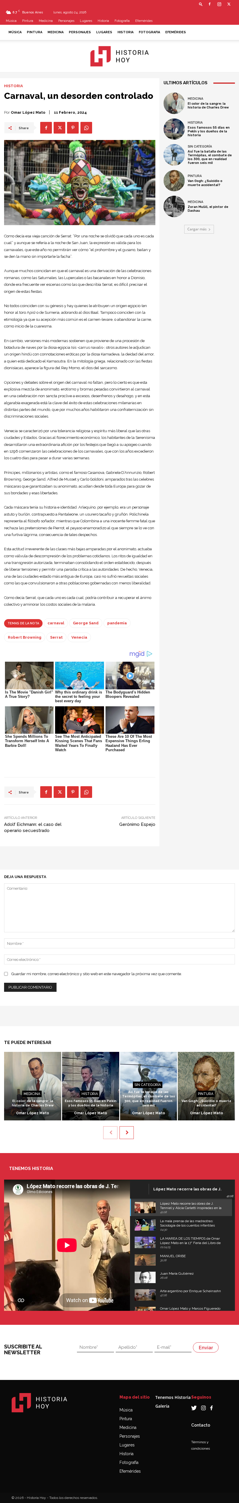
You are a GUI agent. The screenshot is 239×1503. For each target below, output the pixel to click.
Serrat (56, 637)
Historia (103, 21)
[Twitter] (228, 4)
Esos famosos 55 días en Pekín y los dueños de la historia (209, 131)
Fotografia (122, 21)
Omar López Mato (28, 112)
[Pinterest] (73, 128)
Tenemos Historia (173, 1397)
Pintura (27, 21)
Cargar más (197, 229)
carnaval (56, 623)
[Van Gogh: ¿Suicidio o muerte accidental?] (174, 181)
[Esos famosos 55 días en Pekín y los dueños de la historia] (174, 129)
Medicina (46, 21)
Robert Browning (24, 637)
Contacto (200, 1425)
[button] (200, 4)
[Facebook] (209, 4)
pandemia (117, 623)
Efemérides (143, 21)
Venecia (79, 637)
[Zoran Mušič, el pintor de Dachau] (174, 206)
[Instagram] (219, 4)
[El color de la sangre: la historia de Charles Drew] (174, 103)
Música (11, 21)
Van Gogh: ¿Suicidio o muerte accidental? (205, 183)
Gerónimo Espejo (137, 824)
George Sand (86, 623)
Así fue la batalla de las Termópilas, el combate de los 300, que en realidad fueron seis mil (210, 157)
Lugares (86, 21)
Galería (162, 1406)
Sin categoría (200, 146)
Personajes (66, 21)
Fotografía (128, 1462)
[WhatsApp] (86, 128)
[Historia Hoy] (119, 56)
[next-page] (126, 1132)
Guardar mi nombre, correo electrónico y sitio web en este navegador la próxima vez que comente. (96, 974)
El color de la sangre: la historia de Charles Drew (208, 105)
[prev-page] (110, 1132)
